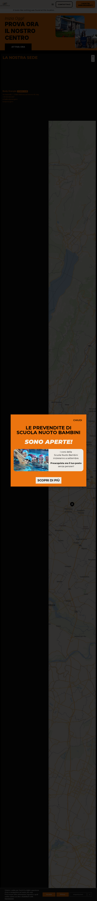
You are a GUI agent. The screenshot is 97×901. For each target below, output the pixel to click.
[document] (48, 450)
